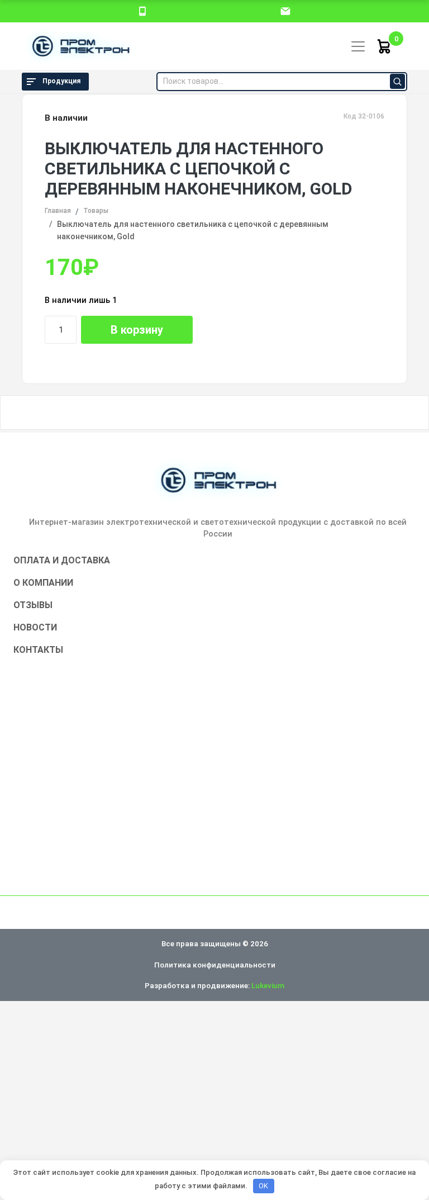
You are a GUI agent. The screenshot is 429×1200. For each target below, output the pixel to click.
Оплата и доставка (61, 560)
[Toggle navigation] (358, 46)
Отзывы (33, 605)
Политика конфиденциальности (214, 964)
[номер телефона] (142, 10)
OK (263, 1186)
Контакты (38, 649)
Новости (35, 627)
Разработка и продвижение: (214, 985)
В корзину (137, 329)
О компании (43, 582)
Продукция (61, 81)
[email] (285, 10)
